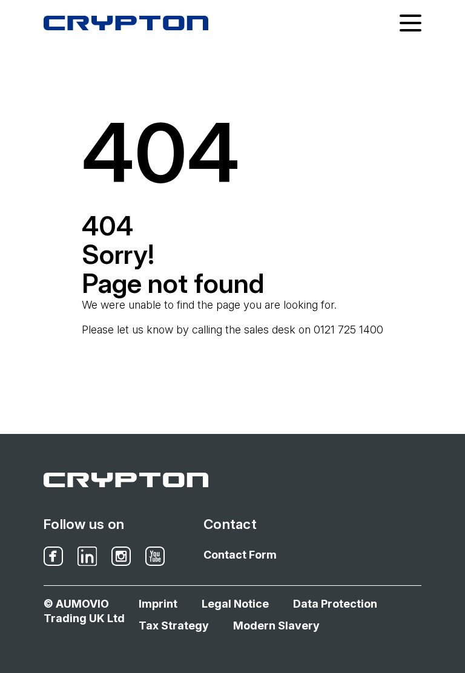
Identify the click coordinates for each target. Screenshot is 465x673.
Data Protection (335, 603)
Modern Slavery (276, 625)
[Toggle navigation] (410, 23)
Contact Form (240, 554)
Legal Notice (235, 603)
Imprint (158, 603)
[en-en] (126, 23)
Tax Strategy (174, 625)
